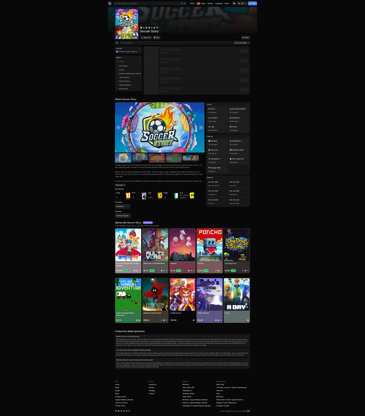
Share (247, 37)
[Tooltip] (136, 51)
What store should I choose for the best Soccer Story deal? (134, 360)
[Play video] (160, 127)
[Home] (110, 3)
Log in (254, 3)
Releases (210, 177)
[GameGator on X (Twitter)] (124, 411)
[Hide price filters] (117, 43)
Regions (118, 57)
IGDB (244, 411)
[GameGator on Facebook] (119, 411)
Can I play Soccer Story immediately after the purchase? (133, 350)
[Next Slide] (201, 127)
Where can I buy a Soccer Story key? (127, 336)
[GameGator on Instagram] (116, 411)
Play (157, 37)
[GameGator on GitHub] (129, 411)
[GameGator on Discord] (234, 3)
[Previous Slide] (118, 127)
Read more (119, 185)
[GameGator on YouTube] (121, 411)
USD (242, 3)
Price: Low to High (240, 43)
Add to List (147, 37)
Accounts (119, 48)
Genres (209, 104)
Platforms (210, 136)
